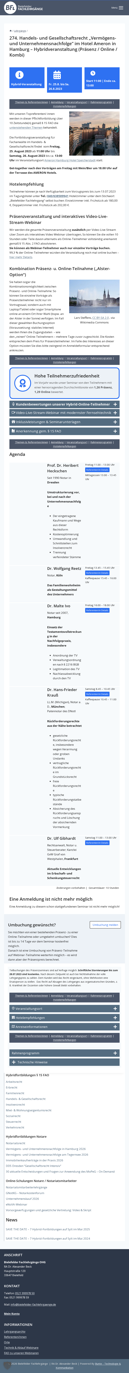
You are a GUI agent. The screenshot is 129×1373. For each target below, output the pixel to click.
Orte (7, 1342)
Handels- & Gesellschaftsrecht (26, 1099)
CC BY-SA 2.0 (100, 318)
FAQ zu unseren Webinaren (21, 1353)
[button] (7, 1365)
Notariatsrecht (15, 1143)
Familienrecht (15, 1093)
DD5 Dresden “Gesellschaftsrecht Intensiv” (33, 1166)
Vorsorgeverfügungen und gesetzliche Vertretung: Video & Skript (48, 1210)
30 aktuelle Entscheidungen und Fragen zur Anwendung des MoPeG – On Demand (60, 1171)
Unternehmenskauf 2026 (22, 1199)
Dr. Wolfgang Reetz (64, 568)
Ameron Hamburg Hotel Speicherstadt (70, 160)
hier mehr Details (20, 257)
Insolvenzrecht (15, 1104)
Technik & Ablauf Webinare (21, 1348)
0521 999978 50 (25, 1293)
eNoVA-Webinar (16, 1204)
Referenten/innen (15, 1337)
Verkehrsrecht (15, 1127)
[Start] (10, 30)
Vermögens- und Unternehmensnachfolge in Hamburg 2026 (46, 1149)
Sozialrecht (13, 1116)
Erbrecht (11, 1087)
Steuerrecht (13, 1122)
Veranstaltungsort (77, 102)
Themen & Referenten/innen (31, 102)
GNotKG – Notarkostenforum (25, 1193)
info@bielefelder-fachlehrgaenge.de (33, 1304)
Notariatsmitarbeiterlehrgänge (26, 1187)
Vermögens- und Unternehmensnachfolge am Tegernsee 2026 (47, 1154)
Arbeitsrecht (14, 1082)
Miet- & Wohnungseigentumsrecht (28, 1110)
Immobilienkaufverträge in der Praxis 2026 (34, 1160)
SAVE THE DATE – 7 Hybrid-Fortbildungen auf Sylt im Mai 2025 (48, 1229)
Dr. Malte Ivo (58, 605)
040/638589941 (58, 196)
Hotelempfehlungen (64, 106)
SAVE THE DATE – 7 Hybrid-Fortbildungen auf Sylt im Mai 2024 (48, 1238)
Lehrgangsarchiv (14, 1331)
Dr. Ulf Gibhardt (61, 838)
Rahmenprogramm (101, 102)
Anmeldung (57, 102)
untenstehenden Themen (25, 127)
